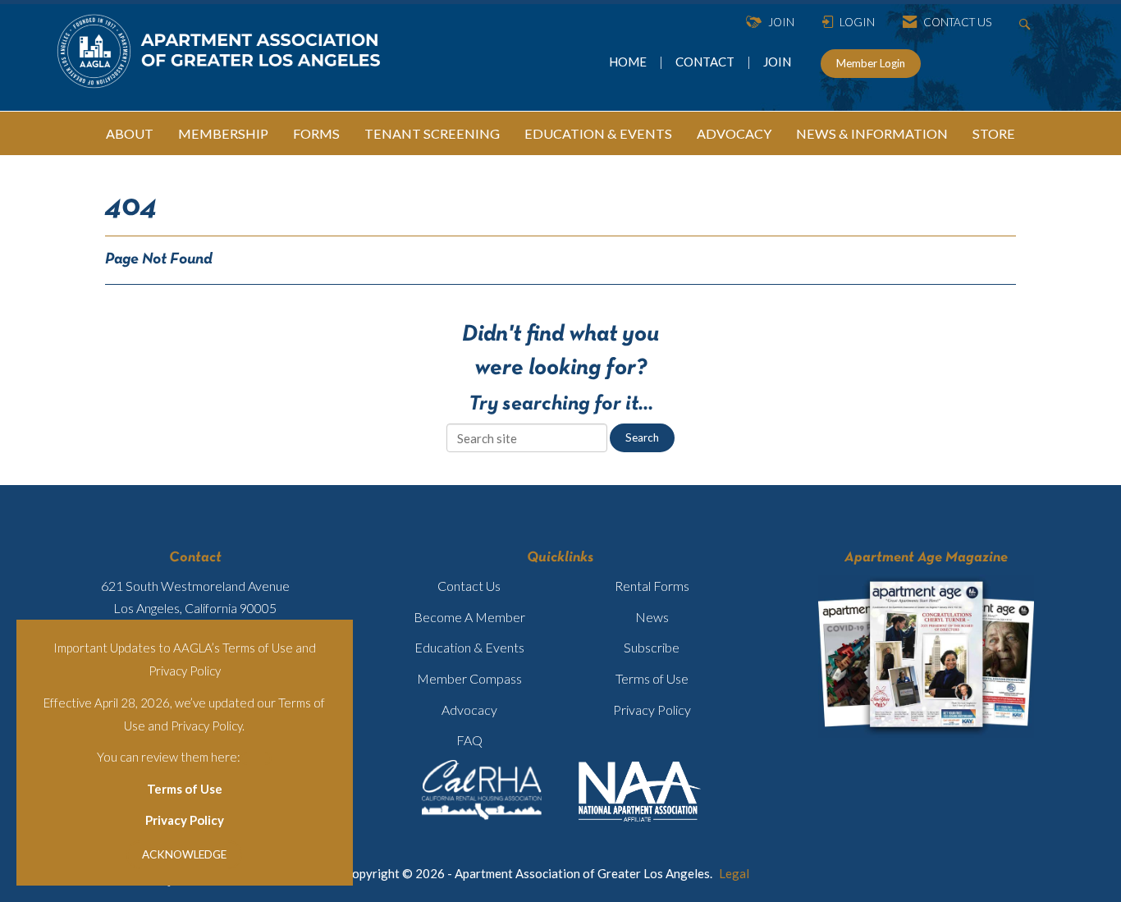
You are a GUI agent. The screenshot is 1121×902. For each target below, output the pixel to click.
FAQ (469, 740)
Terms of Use (184, 788)
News (652, 617)
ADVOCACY (734, 133)
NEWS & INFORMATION (872, 133)
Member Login (870, 63)
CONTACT (707, 61)
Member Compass (469, 678)
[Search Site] (1027, 22)
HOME (629, 61)
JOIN (777, 61)
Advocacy (469, 709)
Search (642, 437)
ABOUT (129, 133)
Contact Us (469, 585)
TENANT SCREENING (432, 133)
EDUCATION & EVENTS (598, 133)
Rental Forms (652, 585)
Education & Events (469, 647)
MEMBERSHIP (223, 133)
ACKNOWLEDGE (184, 854)
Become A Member (469, 617)
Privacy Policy (184, 820)
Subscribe (651, 647)
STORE (993, 133)
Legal (734, 873)
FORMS (316, 133)
